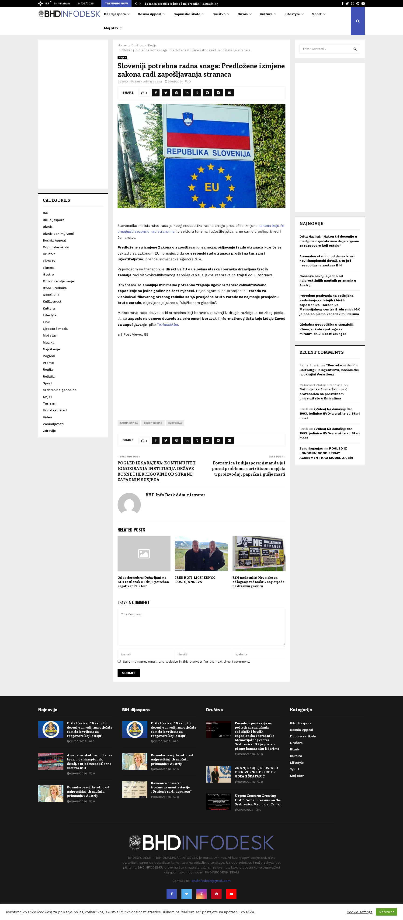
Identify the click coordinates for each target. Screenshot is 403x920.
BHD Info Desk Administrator (142, 81)
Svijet (47, 397)
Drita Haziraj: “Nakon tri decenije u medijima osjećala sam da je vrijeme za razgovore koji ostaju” (329, 241)
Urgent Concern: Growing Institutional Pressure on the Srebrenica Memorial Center (258, 799)
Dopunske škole (187, 14)
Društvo (219, 14)
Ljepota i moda (55, 329)
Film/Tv (49, 260)
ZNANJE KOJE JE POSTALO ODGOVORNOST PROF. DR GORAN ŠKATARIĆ (256, 772)
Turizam (49, 403)
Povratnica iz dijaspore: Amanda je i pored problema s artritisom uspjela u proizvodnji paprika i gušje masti (248, 468)
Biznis (243, 14)
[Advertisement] (201, 375)
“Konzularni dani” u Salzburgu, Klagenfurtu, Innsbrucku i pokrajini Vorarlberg (329, 369)
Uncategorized (55, 410)
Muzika (48, 342)
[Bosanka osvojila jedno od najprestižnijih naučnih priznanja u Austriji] (50, 793)
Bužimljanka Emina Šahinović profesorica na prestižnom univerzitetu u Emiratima (323, 393)
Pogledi (49, 356)
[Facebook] (172, 894)
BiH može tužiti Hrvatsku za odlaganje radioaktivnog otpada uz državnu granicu (259, 581)
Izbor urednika (55, 288)
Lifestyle (292, 14)
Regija (122, 57)
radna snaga (129, 423)
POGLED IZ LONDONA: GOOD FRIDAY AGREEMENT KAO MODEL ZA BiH (326, 452)
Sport (317, 14)
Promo (48, 363)
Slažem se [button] (386, 912)
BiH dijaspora (115, 14)
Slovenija (175, 423)
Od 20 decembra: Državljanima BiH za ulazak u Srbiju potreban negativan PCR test (143, 581)
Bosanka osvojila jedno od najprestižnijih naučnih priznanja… (189, 3)
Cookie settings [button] (359, 912)
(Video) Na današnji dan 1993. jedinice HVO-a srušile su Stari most (329, 413)
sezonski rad (153, 423)
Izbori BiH (51, 294)
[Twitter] (186, 894)
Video (47, 417)
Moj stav (111, 28)
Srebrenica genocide (59, 390)
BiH (45, 213)
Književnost (52, 301)
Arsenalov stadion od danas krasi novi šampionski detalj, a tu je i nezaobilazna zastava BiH (326, 260)
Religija (49, 376)
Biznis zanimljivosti (58, 233)
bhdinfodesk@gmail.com (211, 881)
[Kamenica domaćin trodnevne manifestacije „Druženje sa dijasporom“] (134, 789)
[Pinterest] (216, 894)
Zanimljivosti (53, 424)
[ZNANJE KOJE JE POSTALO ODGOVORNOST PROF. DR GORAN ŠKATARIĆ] (218, 774)
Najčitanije (51, 349)
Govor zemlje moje (58, 281)
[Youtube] (231, 894)
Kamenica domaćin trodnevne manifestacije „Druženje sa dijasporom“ (171, 787)
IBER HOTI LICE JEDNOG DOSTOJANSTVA (195, 579)
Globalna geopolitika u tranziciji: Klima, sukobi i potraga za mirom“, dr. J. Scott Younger (326, 329)
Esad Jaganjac (311, 448)
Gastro (48, 274)
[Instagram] (201, 894)
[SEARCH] (355, 49)
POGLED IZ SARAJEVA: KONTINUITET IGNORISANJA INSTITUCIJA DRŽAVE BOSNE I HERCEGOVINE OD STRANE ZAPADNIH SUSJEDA (157, 471)
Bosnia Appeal (149, 14)
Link (46, 322)
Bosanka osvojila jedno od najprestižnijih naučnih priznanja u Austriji (327, 280)
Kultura (266, 14)
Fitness (48, 267)
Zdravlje (49, 431)
